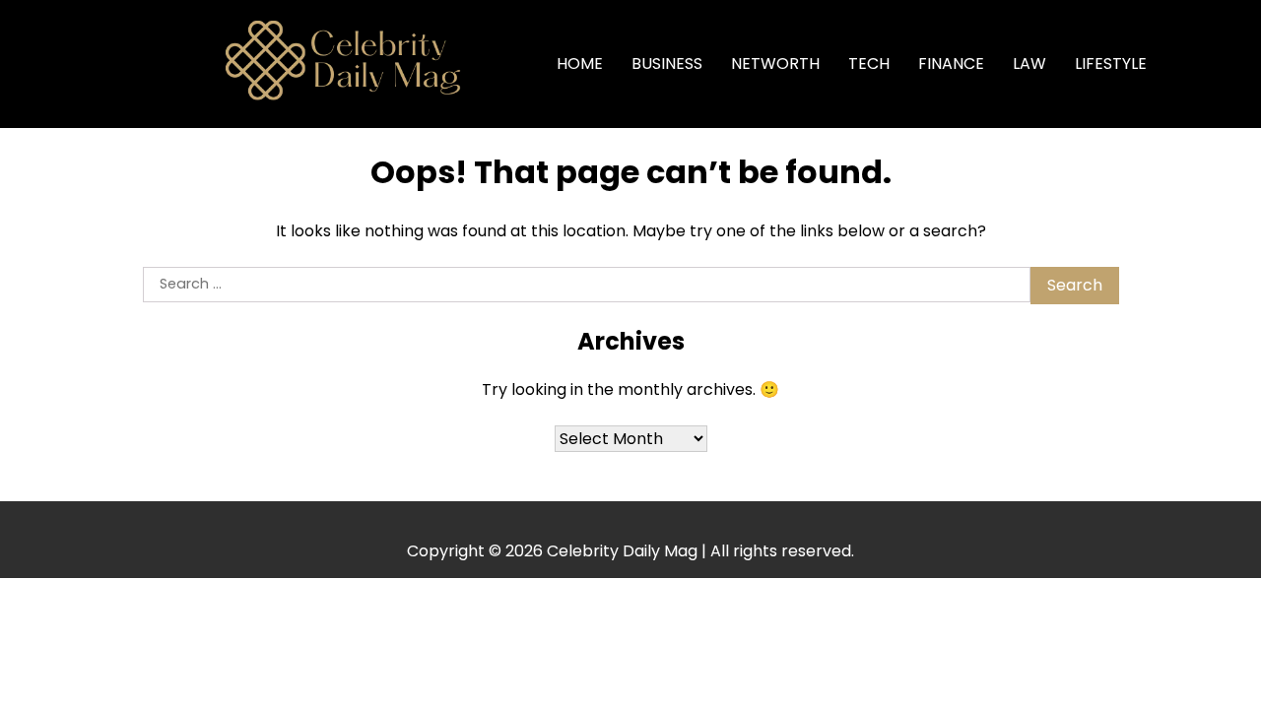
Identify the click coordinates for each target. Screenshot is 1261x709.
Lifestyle (1111, 63)
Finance (951, 63)
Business (666, 63)
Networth (775, 63)
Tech (869, 63)
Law (1029, 63)
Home (580, 63)
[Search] (1193, 64)
